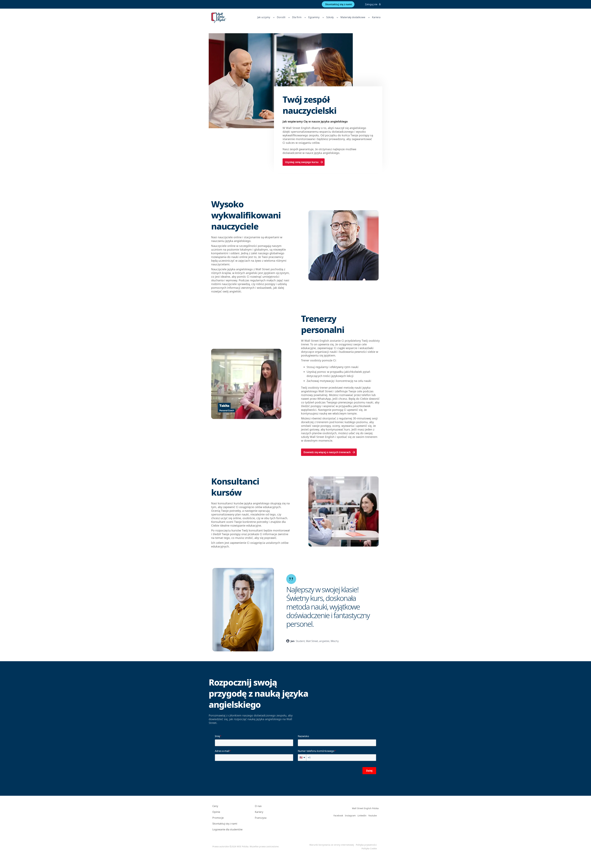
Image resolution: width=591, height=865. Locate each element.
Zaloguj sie (371, 4)
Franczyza (260, 817)
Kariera (376, 17)
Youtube (372, 815)
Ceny (215, 806)
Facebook (338, 815)
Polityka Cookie (369, 848)
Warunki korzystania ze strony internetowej (331, 844)
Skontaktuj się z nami (224, 823)
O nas (258, 806)
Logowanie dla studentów (227, 829)
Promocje (218, 817)
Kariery (259, 812)
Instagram (350, 815)
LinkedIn (362, 815)
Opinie (216, 812)
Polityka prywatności (366, 844)
